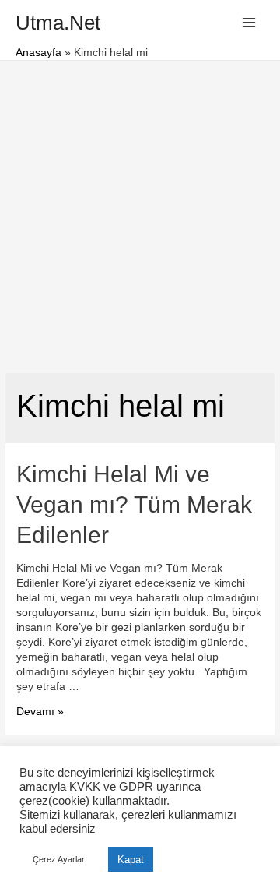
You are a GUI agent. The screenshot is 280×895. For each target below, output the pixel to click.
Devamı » (40, 711)
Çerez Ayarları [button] (60, 859)
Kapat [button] (130, 859)
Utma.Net (58, 22)
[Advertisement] (140, 209)
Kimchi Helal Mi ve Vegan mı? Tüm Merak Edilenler (134, 504)
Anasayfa (38, 52)
